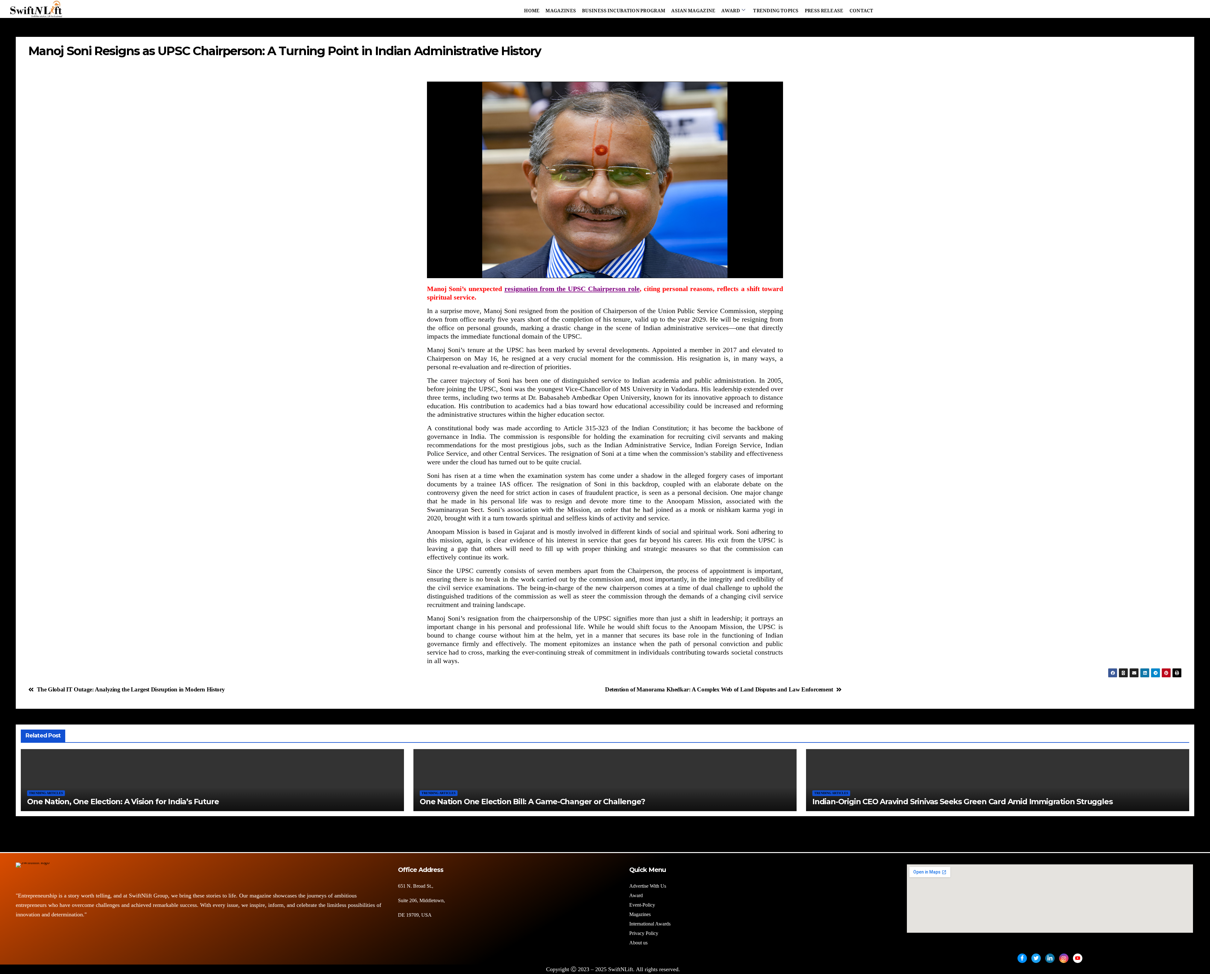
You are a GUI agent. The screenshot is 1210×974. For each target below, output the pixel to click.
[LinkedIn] (1050, 958)
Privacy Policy (643, 933)
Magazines (560, 9)
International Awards (650, 923)
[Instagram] (1064, 958)
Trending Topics (776, 9)
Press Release (824, 9)
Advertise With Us (647, 886)
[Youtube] (1077, 958)
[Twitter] (1036, 958)
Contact (861, 9)
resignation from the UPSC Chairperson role (572, 289)
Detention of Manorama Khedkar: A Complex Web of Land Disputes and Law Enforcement (719, 689)
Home (531, 9)
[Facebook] (1022, 958)
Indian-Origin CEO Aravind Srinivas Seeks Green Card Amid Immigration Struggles (962, 801)
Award (730, 9)
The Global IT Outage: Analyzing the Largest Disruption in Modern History (131, 689)
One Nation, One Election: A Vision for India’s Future (123, 801)
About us (639, 942)
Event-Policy (642, 905)
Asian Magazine (693, 9)
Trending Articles (46, 793)
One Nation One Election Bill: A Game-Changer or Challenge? (532, 801)
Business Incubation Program (623, 9)
